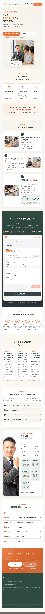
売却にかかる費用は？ (23, 410)
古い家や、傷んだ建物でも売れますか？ (23, 527)
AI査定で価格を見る (30, 564)
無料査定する (38, 4)
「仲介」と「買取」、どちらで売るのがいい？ (23, 405)
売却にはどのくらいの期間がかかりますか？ (23, 531)
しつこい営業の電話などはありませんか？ (23, 541)
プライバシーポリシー (7, 602)
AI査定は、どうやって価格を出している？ (23, 419)
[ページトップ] (43, 612)
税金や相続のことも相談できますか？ (23, 536)
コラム (4, 595)
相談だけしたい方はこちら (29, 33)
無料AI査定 (5, 593)
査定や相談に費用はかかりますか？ (23, 513)
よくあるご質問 (6, 597)
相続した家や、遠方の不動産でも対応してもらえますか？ (23, 522)
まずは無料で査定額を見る (11, 34)
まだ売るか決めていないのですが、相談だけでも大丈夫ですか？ (23, 517)
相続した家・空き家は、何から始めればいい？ (23, 415)
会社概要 (4, 599)
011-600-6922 (16, 564)
